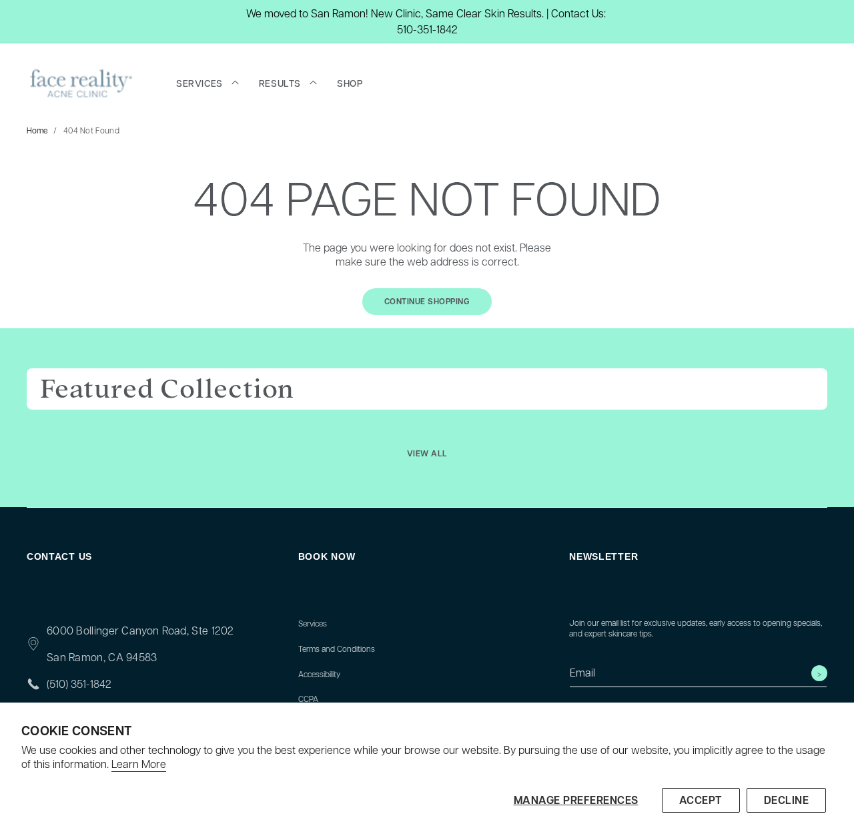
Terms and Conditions (336, 648)
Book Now (327, 556)
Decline (786, 800)
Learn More (138, 764)
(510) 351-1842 (79, 684)
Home (37, 130)
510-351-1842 (427, 29)
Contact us (59, 556)
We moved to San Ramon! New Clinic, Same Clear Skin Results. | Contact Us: (426, 13)
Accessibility (319, 674)
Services (312, 623)
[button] (207, 83)
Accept (701, 800)
